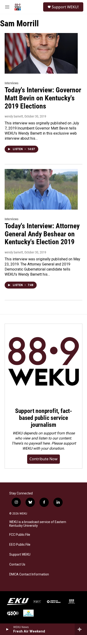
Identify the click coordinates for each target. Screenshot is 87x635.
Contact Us (17, 564)
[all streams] (81, 629)
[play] (7, 629)
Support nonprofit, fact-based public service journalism (43, 417)
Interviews (11, 83)
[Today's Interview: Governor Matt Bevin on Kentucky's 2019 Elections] (41, 53)
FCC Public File (19, 534)
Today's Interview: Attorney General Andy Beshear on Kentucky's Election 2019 (42, 234)
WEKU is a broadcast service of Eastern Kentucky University (37, 523)
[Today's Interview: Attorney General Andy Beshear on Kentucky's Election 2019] (41, 189)
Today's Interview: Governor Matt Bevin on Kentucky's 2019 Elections (43, 98)
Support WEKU (19, 554)
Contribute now (43, 458)
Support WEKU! (65, 7)
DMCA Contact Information (29, 574)
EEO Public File (19, 544)
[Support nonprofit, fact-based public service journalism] (43, 362)
